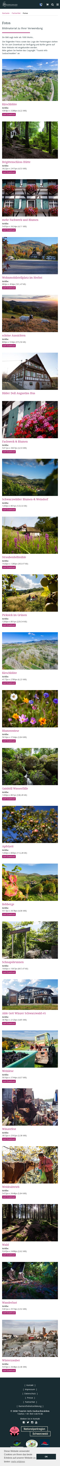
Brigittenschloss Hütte (16, 162)
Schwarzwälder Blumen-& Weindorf (25, 499)
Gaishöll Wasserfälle (15, 788)
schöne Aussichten (14, 335)
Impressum (30, 1389)
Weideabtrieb (10, 1187)
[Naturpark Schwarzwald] (17, 1444)
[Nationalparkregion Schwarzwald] (36, 1431)
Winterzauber (11, 1360)
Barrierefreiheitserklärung (30, 1406)
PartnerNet (30, 1402)
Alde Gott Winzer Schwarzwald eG (24, 1013)
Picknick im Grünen (14, 615)
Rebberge (8, 904)
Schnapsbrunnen (13, 962)
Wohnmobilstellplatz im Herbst (22, 277)
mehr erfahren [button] (18, 1461)
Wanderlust (9, 1302)
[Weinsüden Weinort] (14, 1431)
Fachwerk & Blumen (15, 441)
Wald (5, 1244)
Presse (30, 1397)
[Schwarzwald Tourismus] (45, 1444)
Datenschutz (30, 1393)
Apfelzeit (8, 846)
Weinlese (8, 1071)
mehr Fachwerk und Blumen (20, 220)
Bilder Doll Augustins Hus (18, 393)
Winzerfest (9, 1129)
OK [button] (46, 1457)
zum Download (9, 114)
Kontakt (29, 1385)
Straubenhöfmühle (14, 557)
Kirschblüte (9, 104)
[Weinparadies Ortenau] (31, 1444)
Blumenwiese (10, 730)
